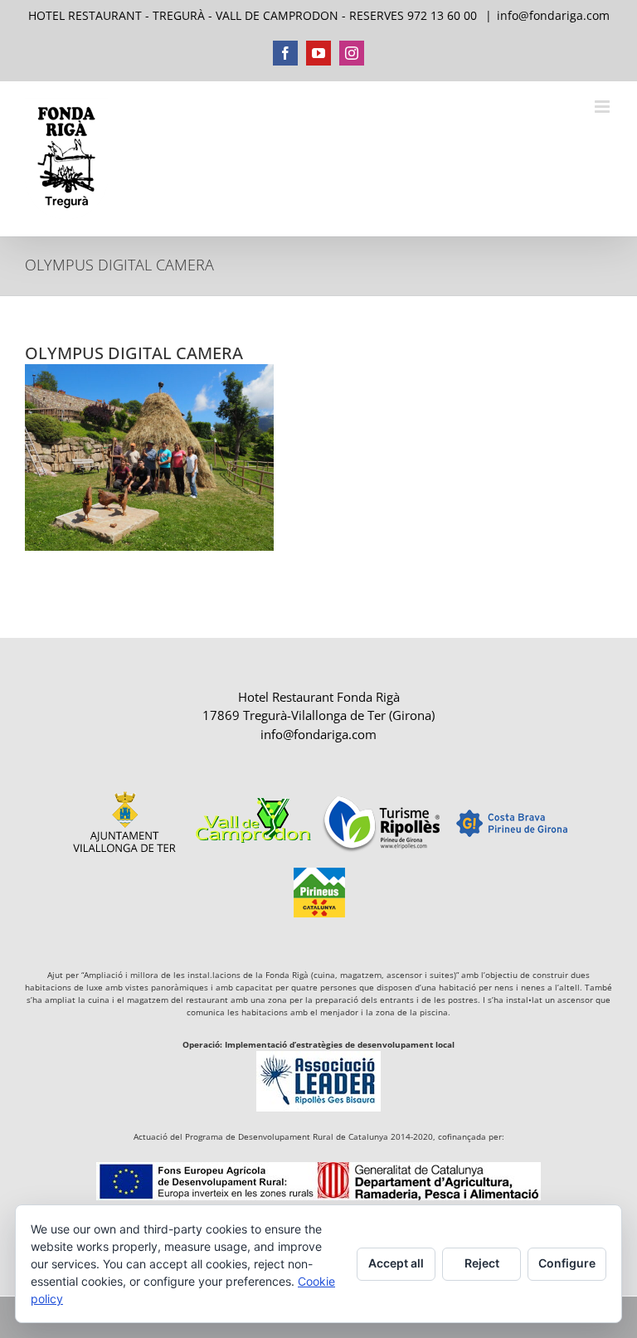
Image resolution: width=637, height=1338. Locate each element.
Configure (567, 1263)
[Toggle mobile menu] (603, 106)
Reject (481, 1263)
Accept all (396, 1263)
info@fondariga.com (553, 15)
